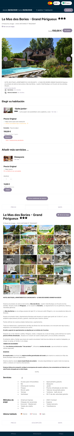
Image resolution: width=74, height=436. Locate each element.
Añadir (8, 189)
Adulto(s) (6, 176)
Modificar (68, 10)
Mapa (60, 207)
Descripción (37, 207)
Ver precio (67, 30)
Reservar (8, 137)
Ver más (53, 112)
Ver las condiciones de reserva (37, 198)
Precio (13, 207)
